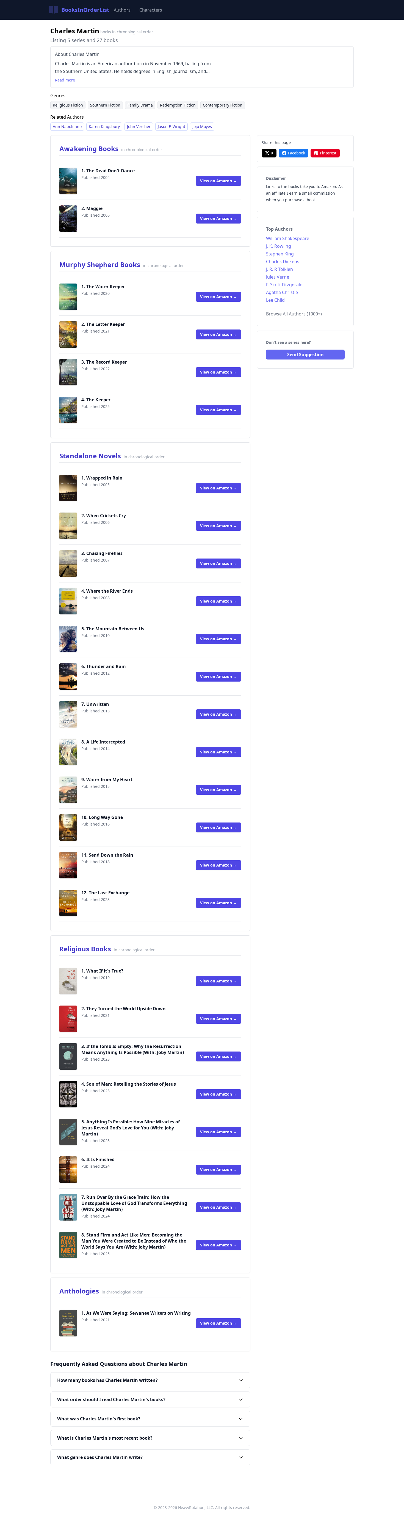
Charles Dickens (282, 261)
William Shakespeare (287, 238)
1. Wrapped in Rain (102, 478)
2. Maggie (92, 208)
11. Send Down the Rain (107, 855)
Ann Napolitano (67, 126)
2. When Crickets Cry (103, 516)
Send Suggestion (305, 355)
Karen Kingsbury (104, 126)
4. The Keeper (95, 400)
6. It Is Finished (98, 1159)
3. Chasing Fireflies (102, 553)
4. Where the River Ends (107, 591)
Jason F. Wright (171, 126)
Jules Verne (277, 277)
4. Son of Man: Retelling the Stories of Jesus (128, 1084)
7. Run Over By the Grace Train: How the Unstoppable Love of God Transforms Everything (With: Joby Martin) (134, 1203)
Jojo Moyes (202, 126)
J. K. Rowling (278, 246)
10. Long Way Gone (102, 817)
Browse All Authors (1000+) (294, 314)
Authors (122, 10)
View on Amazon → (218, 180)
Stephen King (280, 254)
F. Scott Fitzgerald (284, 285)
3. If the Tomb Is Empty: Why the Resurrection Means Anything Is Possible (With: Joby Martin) (132, 1049)
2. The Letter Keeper (103, 324)
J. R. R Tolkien (279, 269)
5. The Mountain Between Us (112, 629)
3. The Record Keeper (104, 362)
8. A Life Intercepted (103, 742)
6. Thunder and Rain (103, 666)
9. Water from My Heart (106, 780)
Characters (150, 10)
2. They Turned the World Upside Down (123, 1009)
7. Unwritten (95, 704)
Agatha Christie (282, 292)
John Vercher (139, 126)
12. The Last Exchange (105, 893)
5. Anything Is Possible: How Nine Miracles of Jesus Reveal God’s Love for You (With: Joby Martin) (130, 1128)
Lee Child (275, 300)
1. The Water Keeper (103, 287)
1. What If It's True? (102, 971)
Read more (65, 80)
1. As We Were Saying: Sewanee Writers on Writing (136, 1313)
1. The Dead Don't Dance (108, 171)
